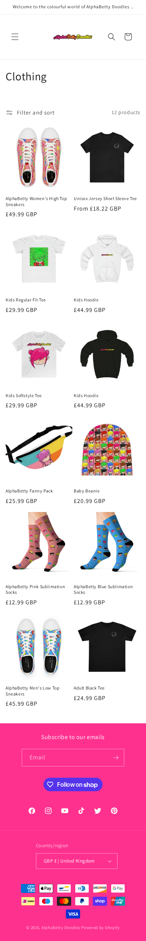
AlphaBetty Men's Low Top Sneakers (33, 691)
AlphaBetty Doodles (61, 927)
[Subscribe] (115, 757)
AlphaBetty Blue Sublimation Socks (103, 589)
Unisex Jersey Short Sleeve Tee (105, 198)
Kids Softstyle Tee (24, 395)
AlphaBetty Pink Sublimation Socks (35, 589)
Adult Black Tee (89, 688)
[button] (15, 37)
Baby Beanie (87, 491)
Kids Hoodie (86, 300)
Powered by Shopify (100, 927)
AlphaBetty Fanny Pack (29, 491)
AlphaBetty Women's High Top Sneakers (36, 201)
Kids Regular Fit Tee (26, 300)
